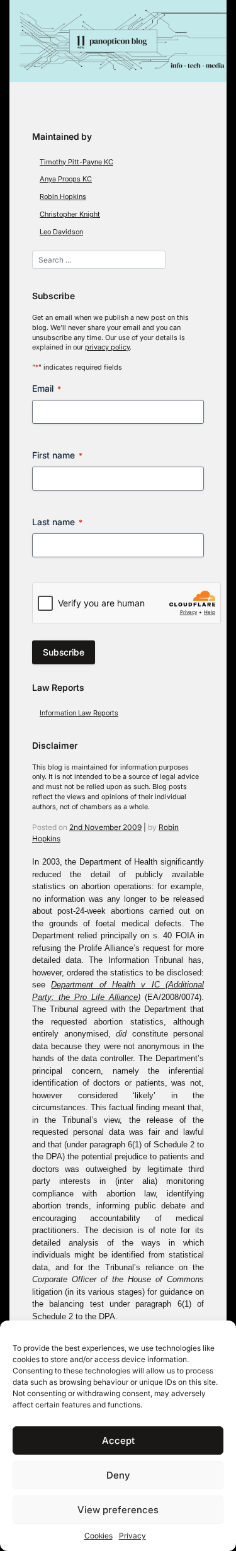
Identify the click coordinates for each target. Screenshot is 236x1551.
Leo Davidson (61, 232)
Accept (118, 1440)
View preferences (118, 1510)
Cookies (98, 1535)
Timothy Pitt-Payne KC (76, 162)
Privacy (132, 1535)
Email (46, 388)
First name (57, 455)
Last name (57, 521)
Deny (118, 1475)
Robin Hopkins (63, 197)
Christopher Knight (70, 214)
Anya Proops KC (66, 179)
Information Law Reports (79, 713)
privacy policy (107, 347)
